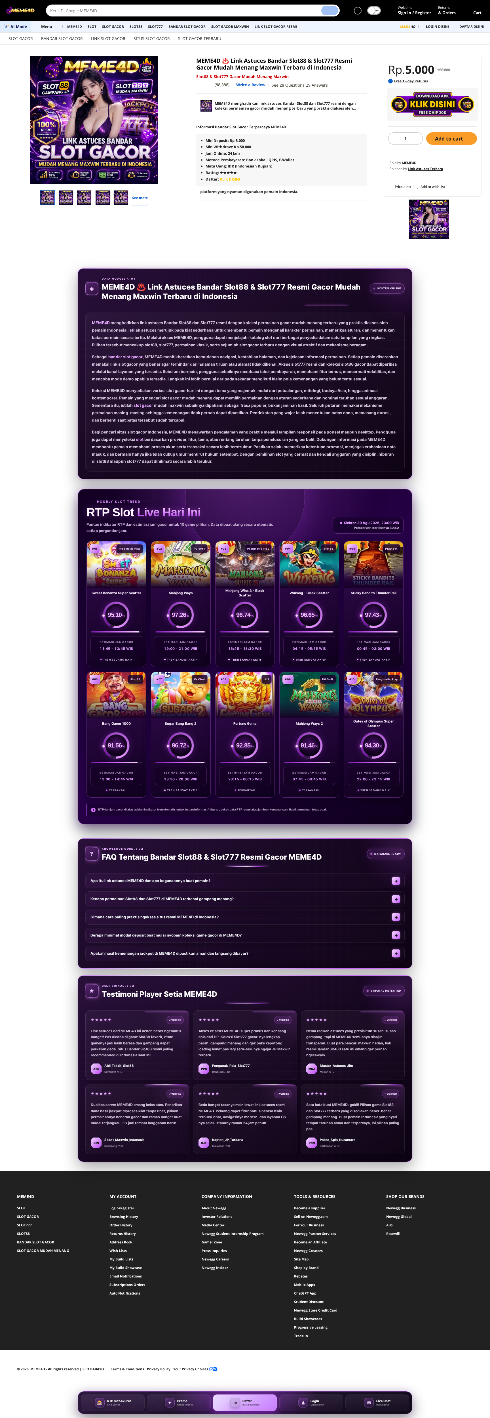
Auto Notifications (124, 1293)
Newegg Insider (215, 1267)
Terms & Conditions (127, 1369)
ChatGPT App (305, 1293)
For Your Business (309, 1225)
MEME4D (101, 322)
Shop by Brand (306, 1267)
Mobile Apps (304, 1284)
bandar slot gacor (125, 356)
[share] (172, 63)
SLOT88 (23, 1233)
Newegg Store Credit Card (315, 1310)
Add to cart (449, 138)
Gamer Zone (212, 1242)
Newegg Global (399, 1216)
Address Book (120, 1242)
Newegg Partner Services (315, 1233)
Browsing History (123, 1216)
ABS (389, 1225)
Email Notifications (125, 1276)
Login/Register (121, 1208)
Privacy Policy (158, 1369)
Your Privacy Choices (191, 1369)
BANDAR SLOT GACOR (62, 38)
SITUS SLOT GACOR (152, 38)
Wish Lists (118, 1250)
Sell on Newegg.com (311, 1216)
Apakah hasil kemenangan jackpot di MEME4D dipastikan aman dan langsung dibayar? (169, 953)
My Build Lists (121, 1259)
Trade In (301, 1335)
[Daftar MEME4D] (432, 104)
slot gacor (143, 405)
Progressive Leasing (311, 1327)
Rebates (301, 1276)
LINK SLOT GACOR (108, 38)
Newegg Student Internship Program (233, 1233)
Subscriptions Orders (127, 1284)
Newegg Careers (215, 1259)
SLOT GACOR (21, 38)
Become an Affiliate (310, 1242)
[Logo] (20, 10)
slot (139, 439)
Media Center (213, 1225)
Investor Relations (217, 1216)
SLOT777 (24, 1225)
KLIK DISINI (230, 179)
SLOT (21, 1208)
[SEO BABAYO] (429, 219)
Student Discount (309, 1301)
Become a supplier (309, 1208)
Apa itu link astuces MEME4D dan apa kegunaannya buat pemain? (150, 880)
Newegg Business (401, 1208)
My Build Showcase (125, 1267)
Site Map (301, 1259)
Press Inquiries (214, 1250)
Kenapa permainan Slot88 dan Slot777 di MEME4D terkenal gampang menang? (162, 899)
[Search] (329, 10)
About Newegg (214, 1208)
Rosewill (393, 1233)
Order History (120, 1225)
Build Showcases (308, 1318)
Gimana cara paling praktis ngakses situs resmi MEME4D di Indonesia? (154, 917)
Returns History (122, 1233)
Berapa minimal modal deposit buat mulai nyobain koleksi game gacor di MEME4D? (166, 935)
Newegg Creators (308, 1250)
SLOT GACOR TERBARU (199, 38)
